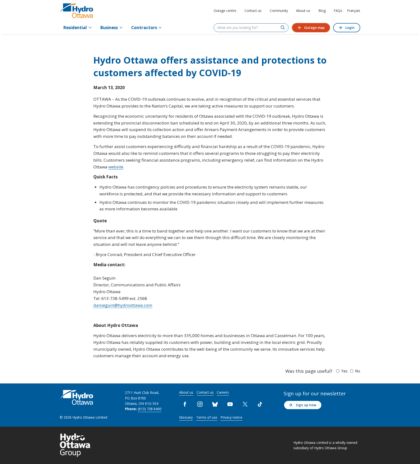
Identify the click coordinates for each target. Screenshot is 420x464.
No (357, 371)
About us (303, 10)
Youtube (230, 404)
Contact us (253, 10)
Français (353, 10)
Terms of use (206, 417)
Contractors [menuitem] (144, 27)
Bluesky (215, 404)
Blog (322, 10)
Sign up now (306, 405)
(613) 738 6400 (149, 408)
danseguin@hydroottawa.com (122, 305)
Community (279, 10)
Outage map (314, 27)
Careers (223, 392)
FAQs (338, 10)
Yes (344, 371)
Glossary (186, 417)
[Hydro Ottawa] (76, 10)
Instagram (200, 404)
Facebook (185, 404)
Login (350, 27)
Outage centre (225, 10)
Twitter (245, 404)
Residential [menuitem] (75, 27)
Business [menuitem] (109, 27)
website (115, 167)
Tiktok (260, 404)
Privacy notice (231, 417)
